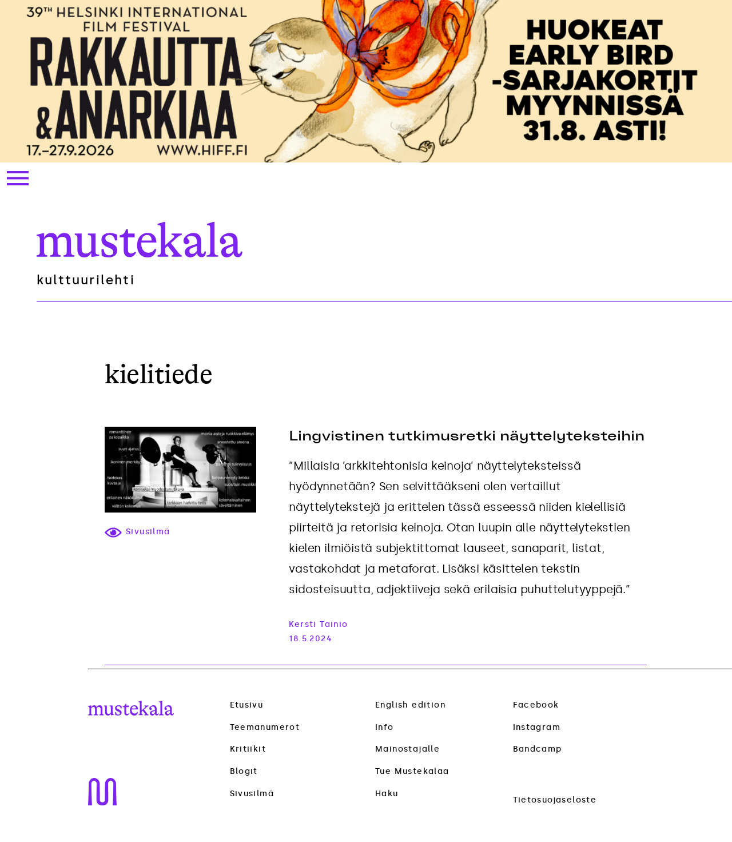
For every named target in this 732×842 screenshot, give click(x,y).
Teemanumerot (265, 727)
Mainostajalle (407, 749)
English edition (410, 705)
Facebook (536, 705)
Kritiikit (248, 749)
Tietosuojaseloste (555, 800)
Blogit (244, 771)
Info (384, 727)
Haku (387, 794)
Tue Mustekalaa (412, 771)
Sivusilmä (252, 794)
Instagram (537, 727)
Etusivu (247, 705)
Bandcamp (537, 749)
